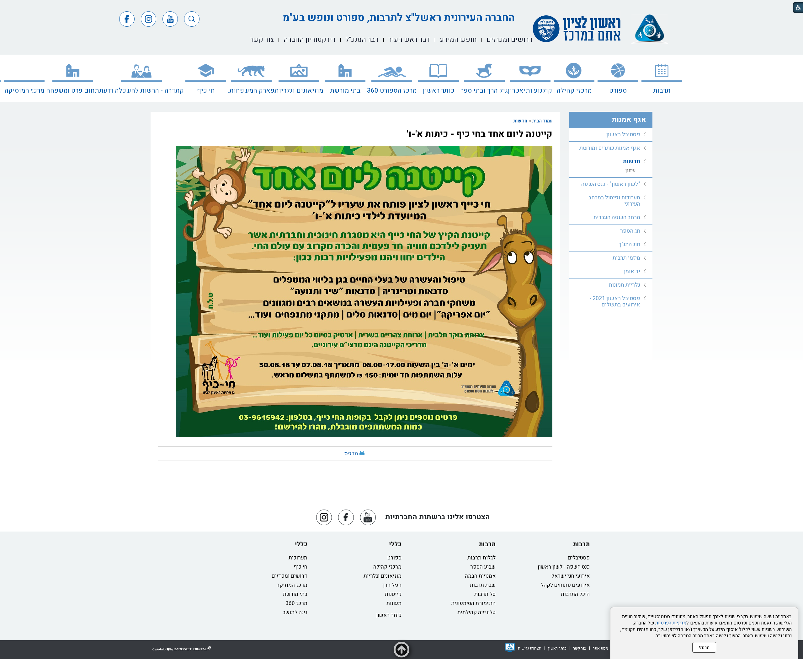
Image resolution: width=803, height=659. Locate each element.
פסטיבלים (579, 558)
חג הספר (630, 231)
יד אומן (632, 271)
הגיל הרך (392, 585)
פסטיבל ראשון (623, 134)
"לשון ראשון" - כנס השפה (610, 184)
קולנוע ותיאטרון (530, 90)
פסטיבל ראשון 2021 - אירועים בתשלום (614, 301)
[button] (191, 19)
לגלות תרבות (481, 558)
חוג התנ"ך (629, 244)
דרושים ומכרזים (289, 576)
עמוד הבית (542, 120)
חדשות (520, 120)
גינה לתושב (295, 612)
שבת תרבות (483, 585)
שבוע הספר (483, 567)
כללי (395, 544)
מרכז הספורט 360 (392, 90)
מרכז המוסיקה (24, 90)
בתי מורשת (345, 90)
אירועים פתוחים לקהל (565, 585)
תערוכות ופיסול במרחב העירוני (614, 200)
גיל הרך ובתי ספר (484, 90)
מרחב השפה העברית (616, 217)
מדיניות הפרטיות (670, 622)
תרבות (662, 90)
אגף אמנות (629, 119)
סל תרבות (485, 594)
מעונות (394, 603)
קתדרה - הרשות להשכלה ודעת (141, 90)
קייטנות (393, 594)
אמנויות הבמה (480, 576)
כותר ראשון (439, 90)
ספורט (618, 90)
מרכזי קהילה (574, 90)
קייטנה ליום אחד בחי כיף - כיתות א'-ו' (479, 134)
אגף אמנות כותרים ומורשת (609, 148)
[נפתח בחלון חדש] (510, 647)
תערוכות (298, 558)
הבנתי (704, 647)
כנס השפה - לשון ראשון (564, 567)
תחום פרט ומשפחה (72, 90)
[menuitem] (662, 78)
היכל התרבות (575, 594)
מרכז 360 (296, 603)
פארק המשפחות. (251, 90)
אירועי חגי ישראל (570, 576)
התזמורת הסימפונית (473, 603)
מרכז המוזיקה (291, 585)
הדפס (351, 453)
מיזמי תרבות (626, 258)
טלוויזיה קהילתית (476, 612)
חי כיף (206, 90)
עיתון (630, 170)
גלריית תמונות (624, 285)
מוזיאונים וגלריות (298, 90)
